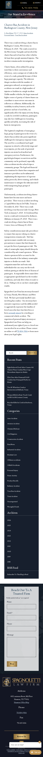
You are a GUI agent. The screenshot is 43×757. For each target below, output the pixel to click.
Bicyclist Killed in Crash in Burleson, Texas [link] (19, 404)
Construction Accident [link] (15, 439)
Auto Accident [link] (28, 33)
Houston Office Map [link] (21, 702)
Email (9, 613)
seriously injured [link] (14, 313)
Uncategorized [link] (12, 502)
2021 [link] (8, 546)
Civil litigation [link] (12, 434)
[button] (36, 2)
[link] (9, 5)
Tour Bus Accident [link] (21, 35)
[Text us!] (35, 753)
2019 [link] (8, 557)
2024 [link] (9, 531)
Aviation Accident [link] (13, 424)
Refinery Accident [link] (13, 486)
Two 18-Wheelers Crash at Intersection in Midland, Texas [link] (17, 388)
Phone (9, 624)
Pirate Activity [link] (12, 476)
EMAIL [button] (24, 3)
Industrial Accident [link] (13, 450)
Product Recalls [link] (12, 481)
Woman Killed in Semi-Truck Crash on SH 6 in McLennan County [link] (19, 396)
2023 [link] (9, 536)
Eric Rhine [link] (9, 33)
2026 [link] (9, 520)
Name (9, 602)
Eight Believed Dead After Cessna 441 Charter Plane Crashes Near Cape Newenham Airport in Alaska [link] (20, 369)
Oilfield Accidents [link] (13, 465)
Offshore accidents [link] (13, 460)
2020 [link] (9, 551)
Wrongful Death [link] (13, 507)
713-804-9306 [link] (31, 8)
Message (10, 635)
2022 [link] (9, 541)
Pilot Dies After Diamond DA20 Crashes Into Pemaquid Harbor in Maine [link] (18, 379)
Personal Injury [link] (9, 35)
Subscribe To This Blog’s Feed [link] (17, 574)
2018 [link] (8, 562)
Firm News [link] (11, 444)
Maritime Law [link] (12, 455)
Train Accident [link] (12, 496)
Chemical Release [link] (13, 429)
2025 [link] (9, 525)
